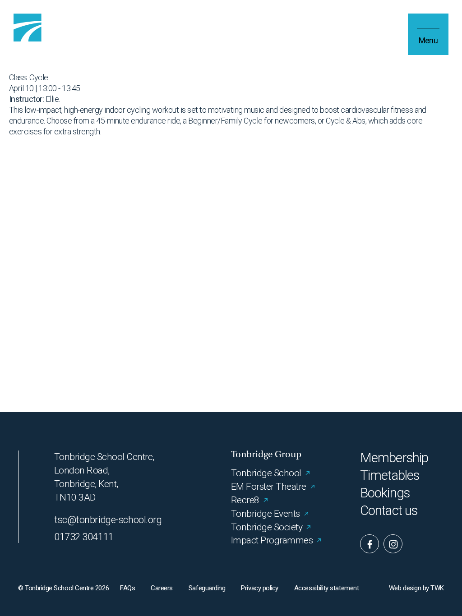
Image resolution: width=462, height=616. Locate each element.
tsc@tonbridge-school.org (108, 519)
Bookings (385, 493)
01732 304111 (84, 536)
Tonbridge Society (266, 527)
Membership (394, 458)
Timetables (389, 475)
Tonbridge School (266, 473)
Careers (162, 588)
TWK (437, 588)
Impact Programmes (272, 540)
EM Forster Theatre (268, 486)
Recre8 (245, 500)
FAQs (127, 588)
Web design (405, 588)
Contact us (388, 510)
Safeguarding (207, 588)
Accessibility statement (326, 588)
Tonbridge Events (265, 513)
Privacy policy (259, 588)
